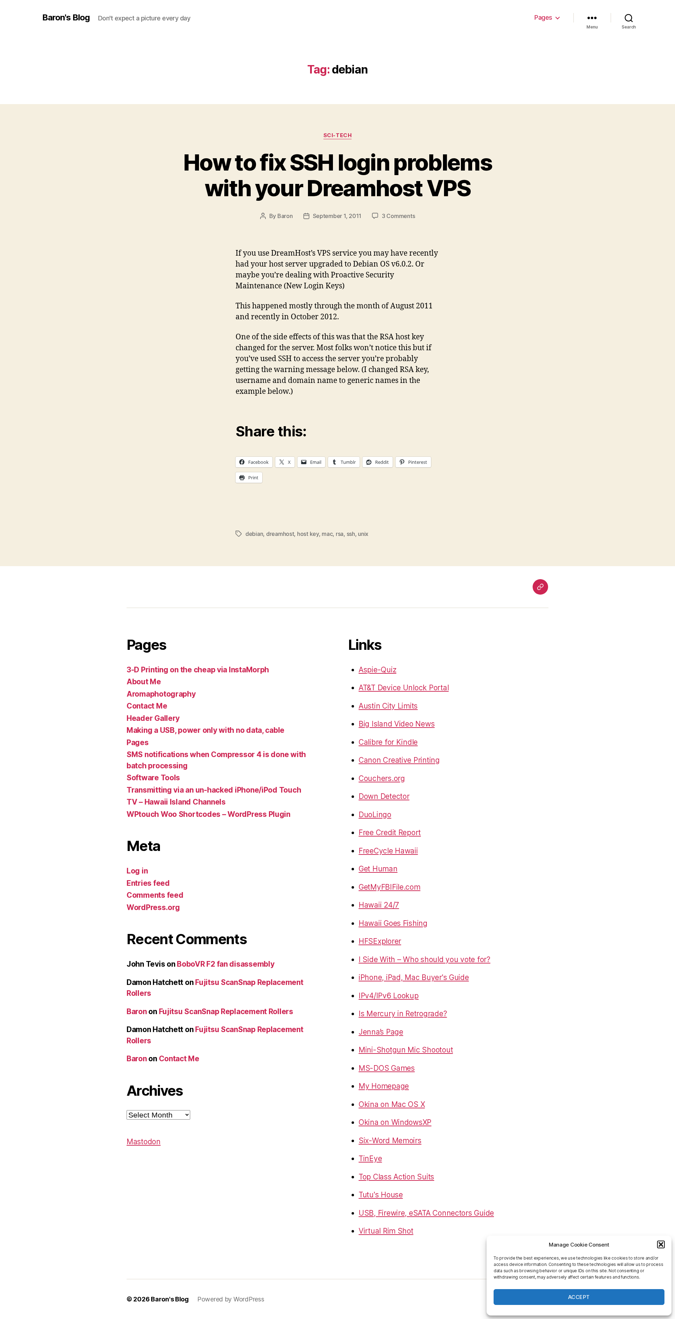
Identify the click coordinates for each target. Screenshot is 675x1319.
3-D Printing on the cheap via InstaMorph (198, 669)
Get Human (378, 868)
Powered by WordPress (230, 1299)
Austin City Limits (388, 706)
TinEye (370, 1158)
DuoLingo (375, 814)
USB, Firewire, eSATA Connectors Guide (426, 1213)
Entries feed (148, 883)
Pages (543, 17)
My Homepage (384, 1086)
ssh (351, 533)
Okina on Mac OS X (392, 1104)
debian (254, 533)
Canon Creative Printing (399, 760)
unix (363, 533)
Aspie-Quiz (377, 669)
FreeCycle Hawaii (388, 850)
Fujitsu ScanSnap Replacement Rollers (226, 1011)
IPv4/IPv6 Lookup (389, 995)
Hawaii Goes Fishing (393, 923)
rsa (339, 533)
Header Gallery (153, 718)
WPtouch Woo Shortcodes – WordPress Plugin (208, 814)
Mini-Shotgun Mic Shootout (406, 1049)
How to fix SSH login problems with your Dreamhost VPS (337, 175)
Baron (285, 215)
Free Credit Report (390, 832)
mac (327, 533)
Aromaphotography (161, 694)
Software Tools (153, 777)
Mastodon (144, 1141)
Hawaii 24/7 (379, 905)
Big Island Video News (397, 723)
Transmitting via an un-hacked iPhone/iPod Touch (214, 790)
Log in (137, 870)
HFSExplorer (380, 941)
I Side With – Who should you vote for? (424, 959)
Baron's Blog (66, 17)
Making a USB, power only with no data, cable (205, 730)
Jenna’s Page (381, 1031)
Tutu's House (381, 1194)
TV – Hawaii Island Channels (176, 802)
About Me (144, 681)
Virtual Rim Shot (386, 1231)
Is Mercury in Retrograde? (403, 1013)
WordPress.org (153, 907)
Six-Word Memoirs (390, 1140)
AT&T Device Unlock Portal (404, 687)
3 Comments (398, 215)
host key (308, 533)
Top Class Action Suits (396, 1176)
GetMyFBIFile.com (389, 887)
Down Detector (384, 796)
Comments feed (155, 895)
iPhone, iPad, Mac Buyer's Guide (414, 977)
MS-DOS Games (387, 1068)
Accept (579, 1297)
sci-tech (337, 135)
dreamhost (280, 533)
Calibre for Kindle (388, 742)
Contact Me (147, 706)
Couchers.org (382, 778)
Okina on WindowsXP (395, 1122)
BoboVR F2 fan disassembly (225, 964)
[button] (660, 1244)
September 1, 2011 (337, 215)
